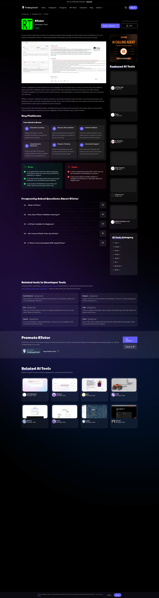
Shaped (85, 296)
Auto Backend (28, 296)
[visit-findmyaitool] (30, 9)
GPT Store (73, 8)
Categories (52, 8)
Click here (89, 2)
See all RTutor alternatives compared (34, 289)
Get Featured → (130, 340)
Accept (117, 595)
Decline (109, 595)
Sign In (133, 8)
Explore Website (109, 26)
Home (43, 8)
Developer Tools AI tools (49, 286)
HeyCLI (25, 319)
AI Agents (63, 8)
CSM (84, 307)
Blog (91, 8)
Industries (83, 8)
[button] (126, 8)
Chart (84, 319)
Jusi (24, 307)
